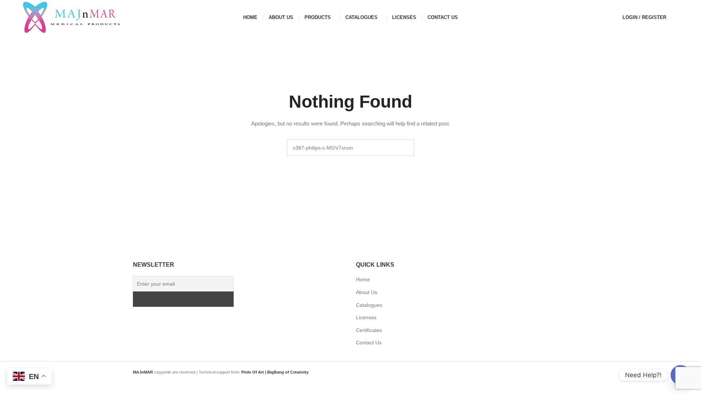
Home (363, 279)
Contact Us (369, 342)
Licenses (366, 317)
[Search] (676, 17)
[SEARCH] (406, 147)
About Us (366, 292)
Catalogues (369, 305)
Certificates (369, 330)
